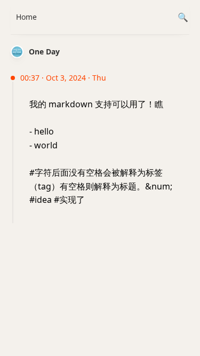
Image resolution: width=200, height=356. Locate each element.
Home (26, 17)
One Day (44, 51)
